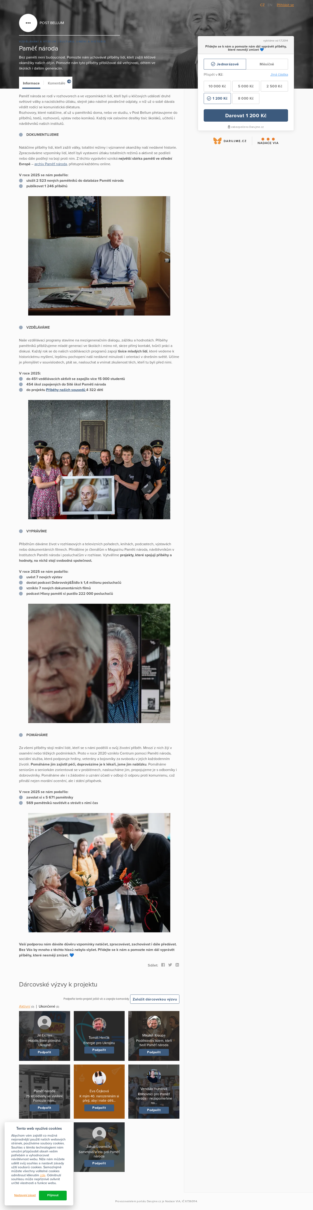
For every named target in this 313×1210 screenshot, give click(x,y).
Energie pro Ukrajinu (99, 1043)
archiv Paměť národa (50, 164)
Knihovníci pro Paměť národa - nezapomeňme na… (154, 1098)
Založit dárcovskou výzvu (155, 999)
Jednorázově (227, 64)
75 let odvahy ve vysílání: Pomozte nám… (44, 1098)
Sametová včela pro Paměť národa (99, 1154)
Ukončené (47, 1006)
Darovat (246, 115)
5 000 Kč (246, 86)
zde (42, 1175)
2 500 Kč (274, 86)
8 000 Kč (246, 98)
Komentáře (59, 83)
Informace (31, 83)
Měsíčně (267, 64)
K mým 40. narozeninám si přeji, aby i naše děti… (99, 1098)
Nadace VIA (172, 1201)
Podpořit (44, 1052)
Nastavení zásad (25, 1195)
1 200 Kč (220, 98)
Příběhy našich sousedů (66, 390)
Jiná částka (279, 74)
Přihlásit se (285, 5)
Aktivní (24, 1006)
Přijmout (52, 1195)
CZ (263, 5)
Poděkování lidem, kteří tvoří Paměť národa (154, 1043)
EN (270, 5)
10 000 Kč (217, 86)
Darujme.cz (154, 1201)
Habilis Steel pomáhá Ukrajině (44, 1043)
